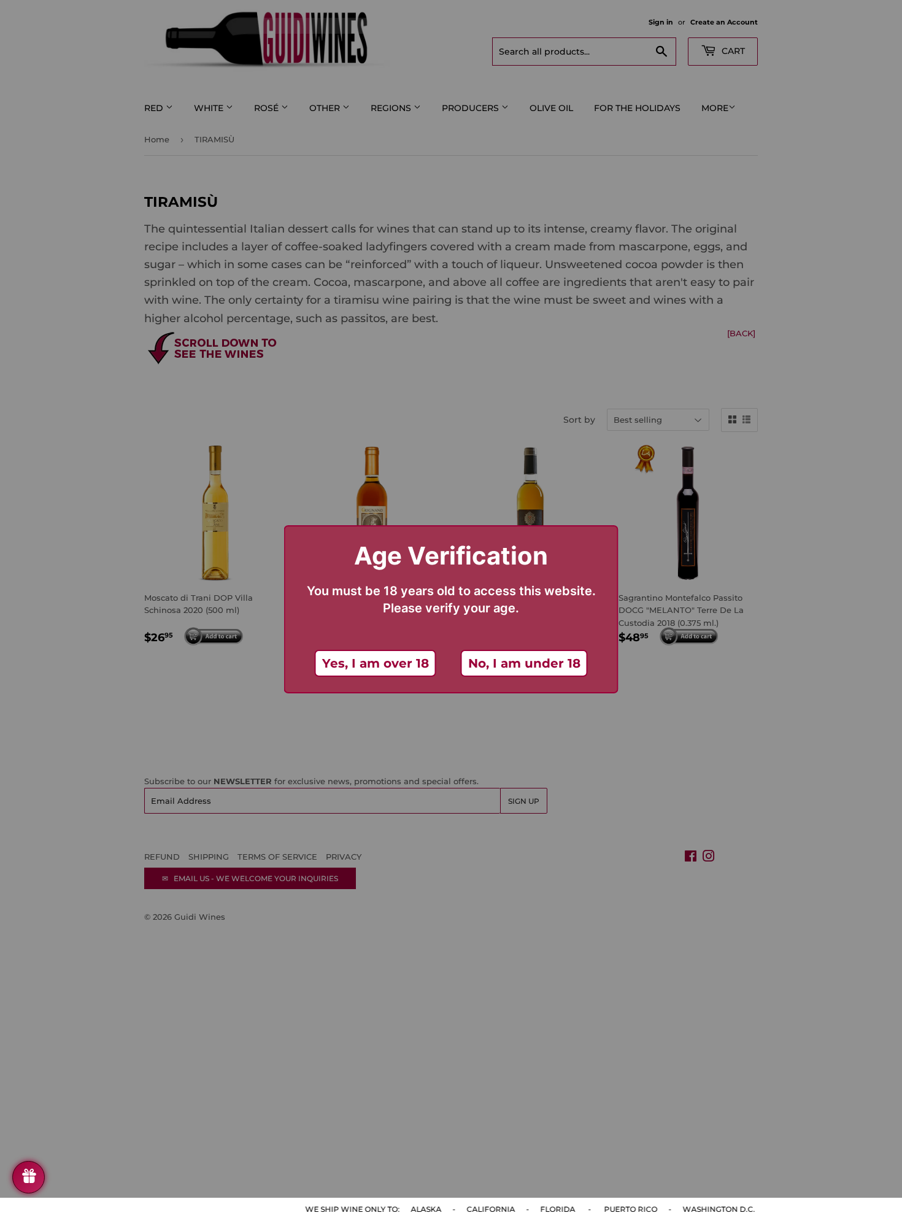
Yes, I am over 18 (375, 663)
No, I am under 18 (524, 663)
